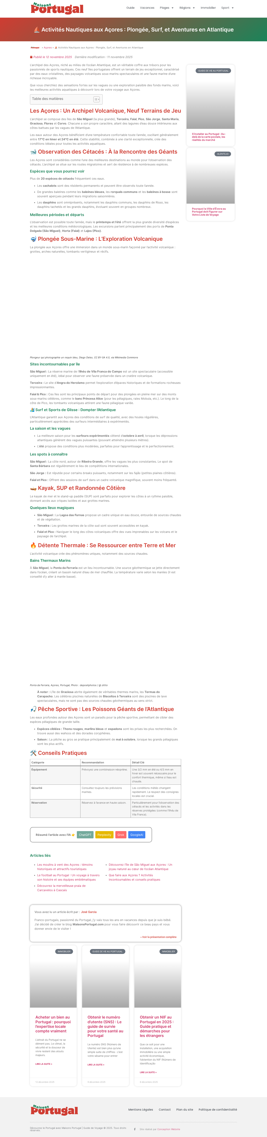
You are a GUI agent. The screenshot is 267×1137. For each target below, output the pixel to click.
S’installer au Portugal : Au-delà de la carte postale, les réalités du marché (209, 137)
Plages (164, 8)
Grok (121, 835)
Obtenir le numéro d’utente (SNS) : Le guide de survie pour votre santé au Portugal (105, 1026)
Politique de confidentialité (218, 1110)
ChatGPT (85, 835)
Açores (48, 47)
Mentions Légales (140, 1110)
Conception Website (168, 1129)
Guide (130, 8)
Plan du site (184, 1110)
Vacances (147, 8)
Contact (165, 1110)
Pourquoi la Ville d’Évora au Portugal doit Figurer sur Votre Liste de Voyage (209, 211)
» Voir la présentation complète (158, 937)
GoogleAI (136, 835)
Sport (225, 8)
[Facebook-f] (135, 1129)
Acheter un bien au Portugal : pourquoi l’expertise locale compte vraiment (53, 1024)
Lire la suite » (43, 1064)
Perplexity (104, 835)
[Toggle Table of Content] (95, 99)
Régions (185, 8)
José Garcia (89, 912)
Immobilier (208, 8)
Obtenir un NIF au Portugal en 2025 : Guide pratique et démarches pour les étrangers (157, 1026)
